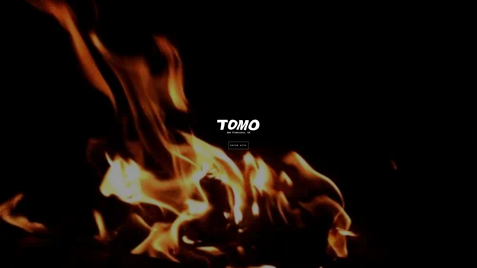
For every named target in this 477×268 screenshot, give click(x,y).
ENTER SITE (238, 145)
